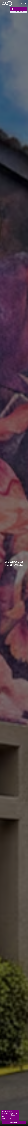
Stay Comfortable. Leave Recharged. (14, 563)
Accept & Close (6, 1118)
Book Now (14, 1122)
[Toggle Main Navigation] (25, 3)
